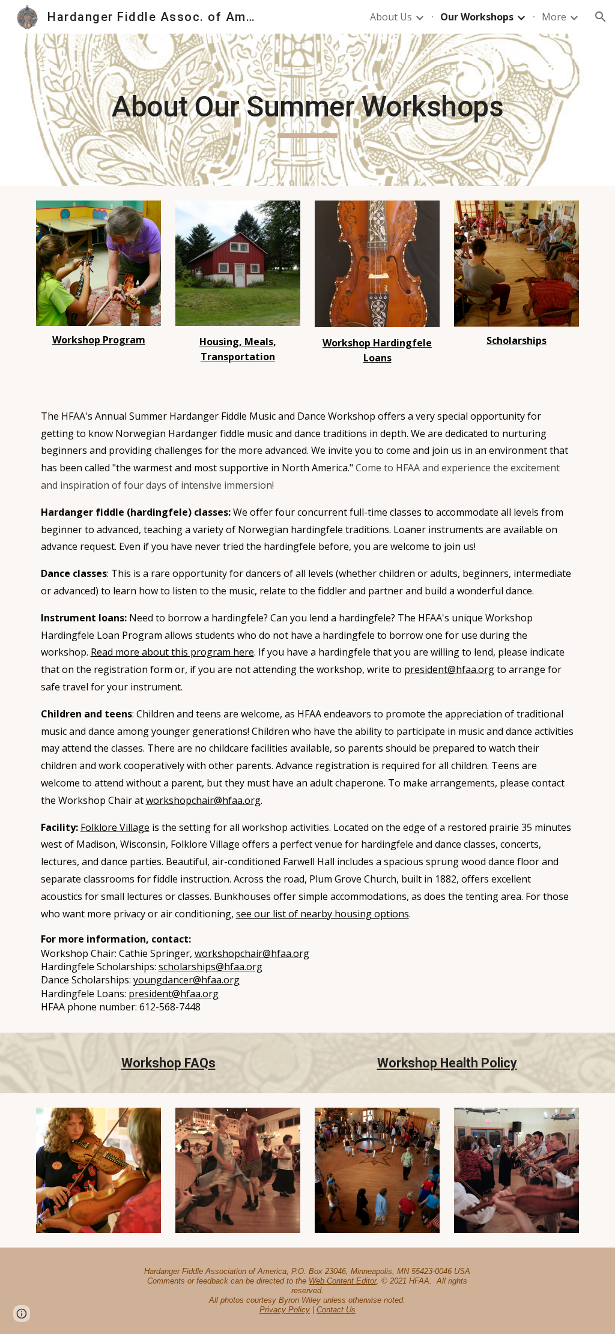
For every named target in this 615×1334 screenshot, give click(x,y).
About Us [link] (391, 16)
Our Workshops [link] (477, 16)
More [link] (554, 16)
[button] (600, 16)
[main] (308, 110)
